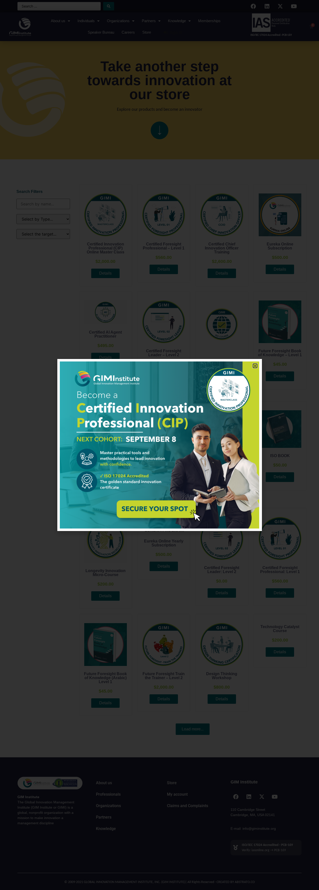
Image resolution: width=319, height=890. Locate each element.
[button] (255, 366)
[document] (159, 445)
